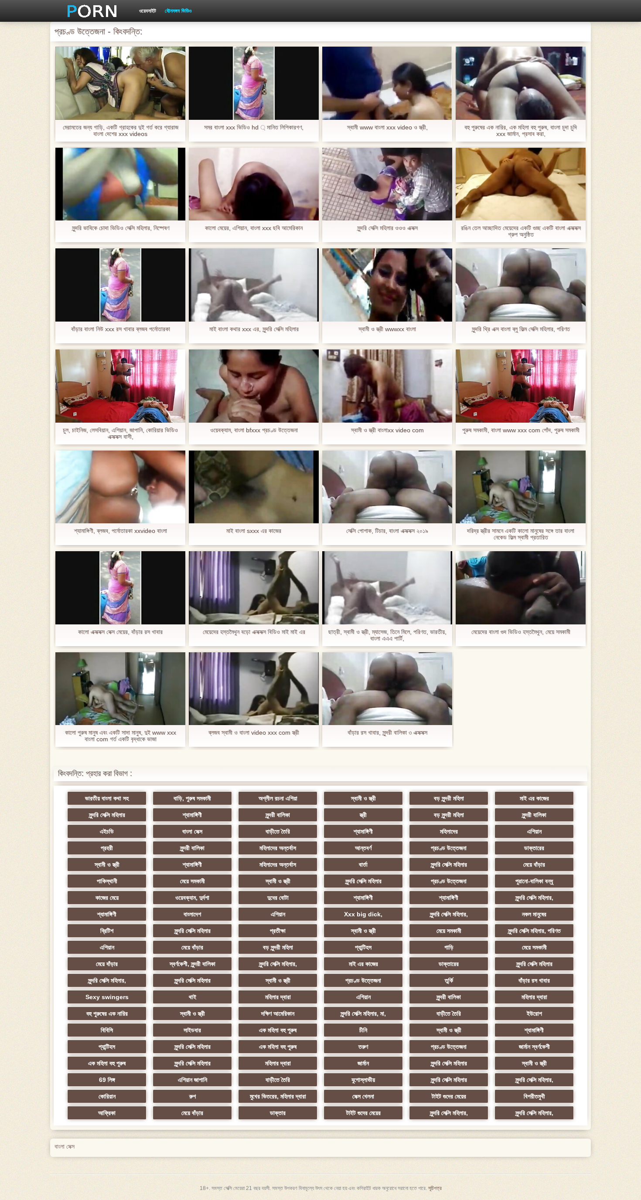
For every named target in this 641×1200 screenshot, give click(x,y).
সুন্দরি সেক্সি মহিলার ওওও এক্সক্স (387, 228)
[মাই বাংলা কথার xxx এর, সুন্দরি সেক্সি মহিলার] (254, 285)
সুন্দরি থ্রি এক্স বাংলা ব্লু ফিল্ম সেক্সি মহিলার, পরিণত (521, 329)
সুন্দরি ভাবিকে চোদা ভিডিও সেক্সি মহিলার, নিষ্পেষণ (120, 228)
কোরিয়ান (107, 1096)
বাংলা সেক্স (192, 831)
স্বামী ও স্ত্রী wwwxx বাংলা (387, 329)
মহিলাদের (449, 831)
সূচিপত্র (435, 1188)
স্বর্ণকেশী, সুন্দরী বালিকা (192, 963)
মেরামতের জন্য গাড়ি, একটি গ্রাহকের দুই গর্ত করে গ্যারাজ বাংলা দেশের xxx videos (120, 130)
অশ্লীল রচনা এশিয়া (278, 798)
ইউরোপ (534, 1013)
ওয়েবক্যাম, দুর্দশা (192, 897)
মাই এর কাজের (534, 798)
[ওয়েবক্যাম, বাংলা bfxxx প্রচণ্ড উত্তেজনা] (254, 386)
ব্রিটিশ (106, 930)
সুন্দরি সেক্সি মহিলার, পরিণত (534, 930)
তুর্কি (449, 980)
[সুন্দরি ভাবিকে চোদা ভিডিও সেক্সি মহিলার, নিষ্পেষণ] (120, 184)
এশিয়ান (534, 831)
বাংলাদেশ (192, 914)
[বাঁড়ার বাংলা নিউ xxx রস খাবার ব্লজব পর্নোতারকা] (120, 285)
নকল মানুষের (534, 914)
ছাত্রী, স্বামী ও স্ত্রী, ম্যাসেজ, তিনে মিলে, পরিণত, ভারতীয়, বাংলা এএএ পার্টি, (387, 635)
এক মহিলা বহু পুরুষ (278, 1030)
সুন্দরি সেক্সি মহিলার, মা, (363, 1013)
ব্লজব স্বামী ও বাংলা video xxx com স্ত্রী (253, 732)
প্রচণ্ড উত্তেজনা (449, 847)
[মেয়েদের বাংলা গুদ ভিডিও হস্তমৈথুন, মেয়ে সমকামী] (521, 587)
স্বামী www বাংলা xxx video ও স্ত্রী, (387, 127)
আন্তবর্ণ (363, 847)
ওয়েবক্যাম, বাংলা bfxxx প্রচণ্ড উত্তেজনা (254, 430)
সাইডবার (192, 1030)
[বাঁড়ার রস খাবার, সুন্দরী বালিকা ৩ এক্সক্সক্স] (387, 688)
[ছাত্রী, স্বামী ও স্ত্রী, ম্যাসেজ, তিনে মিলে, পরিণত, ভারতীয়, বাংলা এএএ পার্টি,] (387, 587)
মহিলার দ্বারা (278, 996)
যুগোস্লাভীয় (363, 1079)
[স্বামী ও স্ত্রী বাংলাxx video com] (387, 386)
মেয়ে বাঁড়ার (534, 864)
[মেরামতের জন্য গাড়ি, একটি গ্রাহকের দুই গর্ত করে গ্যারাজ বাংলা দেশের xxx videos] (120, 83)
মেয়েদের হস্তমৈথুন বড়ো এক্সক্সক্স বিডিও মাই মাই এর (254, 632)
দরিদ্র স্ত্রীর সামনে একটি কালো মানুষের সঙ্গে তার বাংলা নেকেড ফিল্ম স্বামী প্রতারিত (520, 534)
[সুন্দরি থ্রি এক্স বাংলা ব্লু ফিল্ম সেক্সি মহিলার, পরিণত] (521, 285)
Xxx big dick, (363, 914)
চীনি (363, 1030)
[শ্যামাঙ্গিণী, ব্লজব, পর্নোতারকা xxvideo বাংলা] (120, 487)
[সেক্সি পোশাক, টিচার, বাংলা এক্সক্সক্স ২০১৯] (387, 487)
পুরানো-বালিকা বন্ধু (534, 881)
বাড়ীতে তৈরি (278, 831)
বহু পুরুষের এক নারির (107, 1013)
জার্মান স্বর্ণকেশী (534, 1046)
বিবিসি (107, 1030)
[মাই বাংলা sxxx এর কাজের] (254, 487)
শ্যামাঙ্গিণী (192, 814)
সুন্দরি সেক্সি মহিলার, (534, 897)
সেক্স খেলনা (363, 1096)
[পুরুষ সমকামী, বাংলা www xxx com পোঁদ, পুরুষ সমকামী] (521, 386)
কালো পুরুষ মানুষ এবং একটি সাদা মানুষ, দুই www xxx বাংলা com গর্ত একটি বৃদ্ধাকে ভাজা (120, 735)
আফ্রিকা (107, 1112)
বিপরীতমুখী (534, 1096)
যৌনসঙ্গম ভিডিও (178, 11)
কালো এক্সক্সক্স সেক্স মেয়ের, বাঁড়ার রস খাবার (120, 632)
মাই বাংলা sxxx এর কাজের (253, 531)
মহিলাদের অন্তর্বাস (277, 847)
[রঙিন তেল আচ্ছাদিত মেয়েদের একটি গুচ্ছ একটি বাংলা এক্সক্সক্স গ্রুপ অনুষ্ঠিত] (521, 184)
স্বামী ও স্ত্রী (363, 798)
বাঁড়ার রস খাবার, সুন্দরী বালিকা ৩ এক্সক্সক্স (387, 732)
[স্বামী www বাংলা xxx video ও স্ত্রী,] (387, 83)
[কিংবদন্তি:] (89, 10)
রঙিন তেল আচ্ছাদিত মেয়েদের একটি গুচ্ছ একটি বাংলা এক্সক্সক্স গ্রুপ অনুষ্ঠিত (521, 231)
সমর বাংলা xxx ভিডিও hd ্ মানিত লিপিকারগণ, (253, 127)
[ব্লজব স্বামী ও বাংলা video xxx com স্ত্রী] (254, 688)
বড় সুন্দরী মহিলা (449, 798)
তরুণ (363, 1046)
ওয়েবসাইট (147, 11)
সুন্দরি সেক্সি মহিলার (107, 814)
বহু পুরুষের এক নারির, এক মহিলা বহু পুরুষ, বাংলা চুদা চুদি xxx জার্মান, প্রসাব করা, (520, 130)
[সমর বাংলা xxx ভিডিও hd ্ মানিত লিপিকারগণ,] (254, 83)
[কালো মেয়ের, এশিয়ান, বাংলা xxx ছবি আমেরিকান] (254, 184)
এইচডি (107, 831)
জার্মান (363, 1063)
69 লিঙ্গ (107, 1079)
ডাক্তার (278, 1112)
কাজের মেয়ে (107, 897)
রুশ (192, 1096)
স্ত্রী (363, 814)
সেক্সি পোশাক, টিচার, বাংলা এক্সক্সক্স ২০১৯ (387, 531)
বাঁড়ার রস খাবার (534, 980)
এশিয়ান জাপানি (192, 1079)
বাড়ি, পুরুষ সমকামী (192, 798)
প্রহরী (107, 847)
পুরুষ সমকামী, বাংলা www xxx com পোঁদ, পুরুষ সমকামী (521, 430)
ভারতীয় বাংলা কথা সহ (107, 798)
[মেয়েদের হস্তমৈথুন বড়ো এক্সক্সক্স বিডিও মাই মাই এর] (254, 587)
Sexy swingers (107, 996)
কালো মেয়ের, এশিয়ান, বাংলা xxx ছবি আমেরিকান (254, 228)
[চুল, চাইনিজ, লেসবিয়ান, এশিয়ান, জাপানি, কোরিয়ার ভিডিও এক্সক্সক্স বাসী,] (120, 386)
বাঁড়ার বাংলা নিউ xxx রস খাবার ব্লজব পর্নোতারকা (120, 329)
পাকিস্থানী (107, 881)
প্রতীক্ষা (278, 930)
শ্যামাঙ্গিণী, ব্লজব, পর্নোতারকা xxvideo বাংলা (120, 531)
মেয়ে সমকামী (192, 881)
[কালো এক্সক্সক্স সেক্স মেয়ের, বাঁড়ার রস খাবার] (120, 587)
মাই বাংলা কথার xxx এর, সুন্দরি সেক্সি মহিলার (254, 329)
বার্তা (363, 864)
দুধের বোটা (278, 897)
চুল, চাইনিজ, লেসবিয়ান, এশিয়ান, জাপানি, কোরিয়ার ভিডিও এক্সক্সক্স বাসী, (120, 433)
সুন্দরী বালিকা (278, 814)
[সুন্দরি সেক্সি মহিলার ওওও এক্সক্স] (387, 184)
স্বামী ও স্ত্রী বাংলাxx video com (387, 430)
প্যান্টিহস (363, 947)
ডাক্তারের (534, 847)
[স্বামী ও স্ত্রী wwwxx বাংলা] (387, 285)
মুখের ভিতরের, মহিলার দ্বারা (278, 1096)
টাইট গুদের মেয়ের (449, 1096)
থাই (192, 996)
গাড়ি (448, 947)
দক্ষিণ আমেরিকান (277, 1013)
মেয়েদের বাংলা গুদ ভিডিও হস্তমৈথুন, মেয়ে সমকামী (520, 632)
